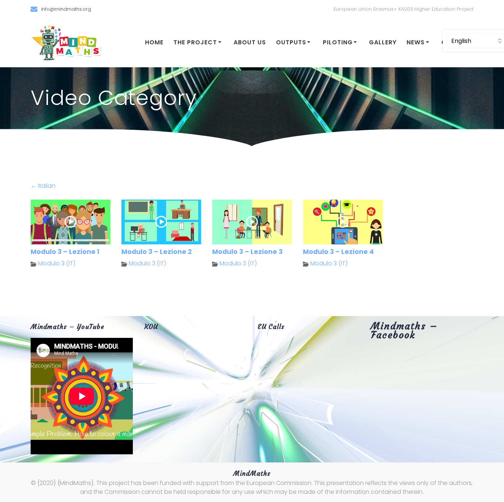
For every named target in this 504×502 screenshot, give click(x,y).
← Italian (43, 186)
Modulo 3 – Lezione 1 (65, 251)
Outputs (291, 42)
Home (154, 42)
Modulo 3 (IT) (56, 263)
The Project (195, 42)
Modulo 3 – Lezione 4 (338, 251)
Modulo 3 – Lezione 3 (247, 251)
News (416, 42)
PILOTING (338, 42)
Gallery (383, 42)
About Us (250, 42)
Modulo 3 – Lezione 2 (156, 251)
